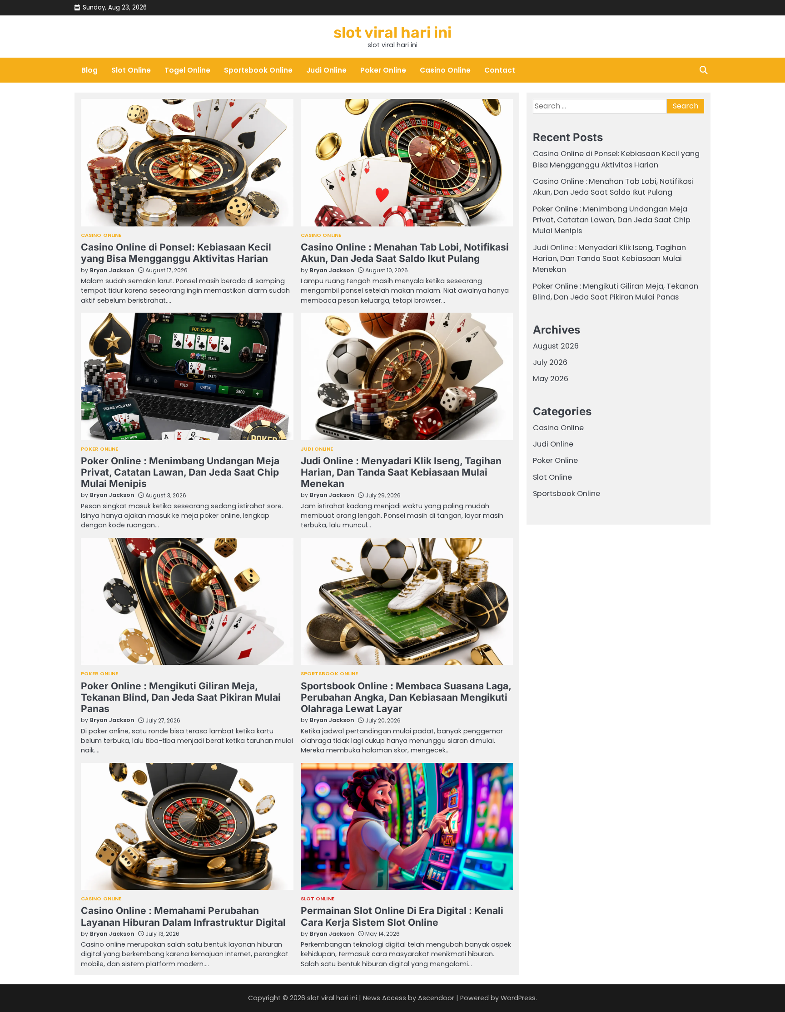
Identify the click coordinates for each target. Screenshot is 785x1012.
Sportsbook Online (258, 70)
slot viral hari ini (392, 32)
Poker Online (383, 70)
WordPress (518, 997)
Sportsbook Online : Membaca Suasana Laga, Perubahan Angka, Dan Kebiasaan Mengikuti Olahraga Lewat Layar (406, 697)
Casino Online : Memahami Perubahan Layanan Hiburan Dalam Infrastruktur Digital (183, 916)
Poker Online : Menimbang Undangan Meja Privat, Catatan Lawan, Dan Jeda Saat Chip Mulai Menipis (180, 472)
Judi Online (326, 70)
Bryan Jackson (112, 270)
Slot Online (131, 70)
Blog (89, 70)
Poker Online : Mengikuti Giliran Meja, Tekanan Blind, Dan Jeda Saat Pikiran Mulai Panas (181, 697)
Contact (499, 70)
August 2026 (556, 346)
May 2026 (550, 379)
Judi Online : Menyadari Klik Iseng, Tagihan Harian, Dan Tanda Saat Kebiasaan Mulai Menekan (401, 472)
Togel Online (187, 70)
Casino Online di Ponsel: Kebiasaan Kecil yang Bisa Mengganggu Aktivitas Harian (176, 252)
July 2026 (550, 362)
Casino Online (445, 70)
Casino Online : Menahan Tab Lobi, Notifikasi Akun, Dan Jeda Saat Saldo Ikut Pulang (405, 252)
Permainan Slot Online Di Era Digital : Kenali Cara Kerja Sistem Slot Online (402, 916)
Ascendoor (436, 997)
